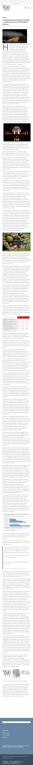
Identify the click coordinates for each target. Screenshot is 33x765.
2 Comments (10, 26)
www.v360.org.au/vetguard (21, 681)
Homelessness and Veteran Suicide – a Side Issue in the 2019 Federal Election (15, 22)
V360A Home (6, 733)
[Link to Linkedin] (29, 759)
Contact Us (21, 1)
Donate (15, 1)
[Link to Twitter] (27, 759)
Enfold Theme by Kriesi (7, 758)
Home (11, 1)
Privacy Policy (6, 735)
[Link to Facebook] (25, 759)
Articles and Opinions (19, 26)
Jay (26, 26)
